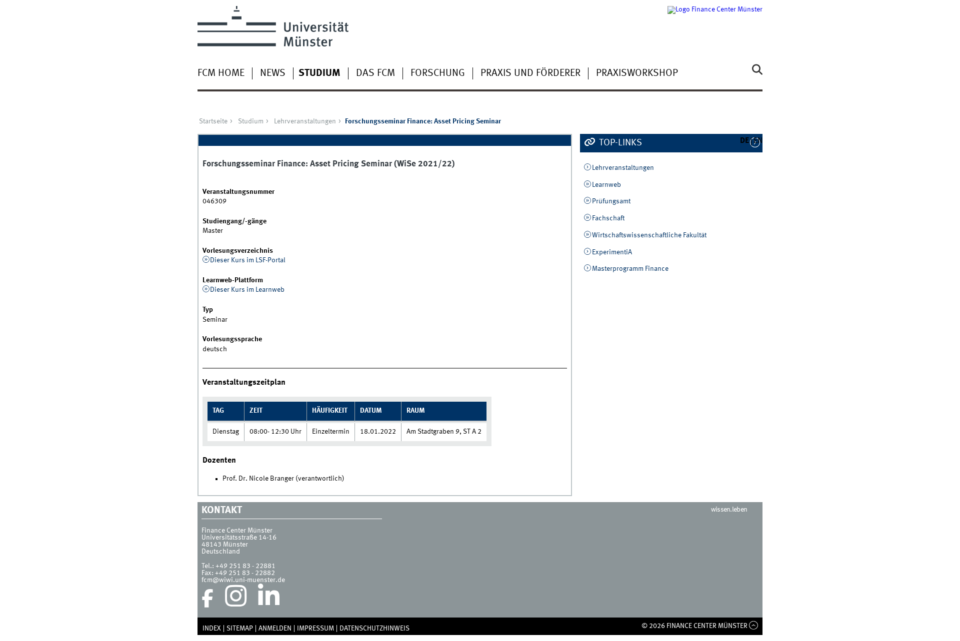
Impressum (315, 628)
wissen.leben (729, 509)
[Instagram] (235, 598)
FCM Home (221, 73)
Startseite (213, 121)
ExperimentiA (612, 252)
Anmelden (275, 628)
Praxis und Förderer (530, 73)
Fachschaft (608, 218)
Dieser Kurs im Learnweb (247, 289)
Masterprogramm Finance (630, 268)
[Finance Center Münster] (715, 26)
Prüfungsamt (611, 201)
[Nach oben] (753, 626)
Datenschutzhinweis (375, 628)
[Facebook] (208, 598)
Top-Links (619, 142)
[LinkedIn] (269, 598)
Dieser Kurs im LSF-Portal (248, 260)
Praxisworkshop (637, 73)
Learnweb (606, 184)
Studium (319, 73)
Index (211, 628)
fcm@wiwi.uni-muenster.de (243, 580)
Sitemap (239, 628)
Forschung (437, 73)
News (273, 73)
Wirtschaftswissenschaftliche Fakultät (649, 235)
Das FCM (375, 73)
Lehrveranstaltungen (305, 121)
